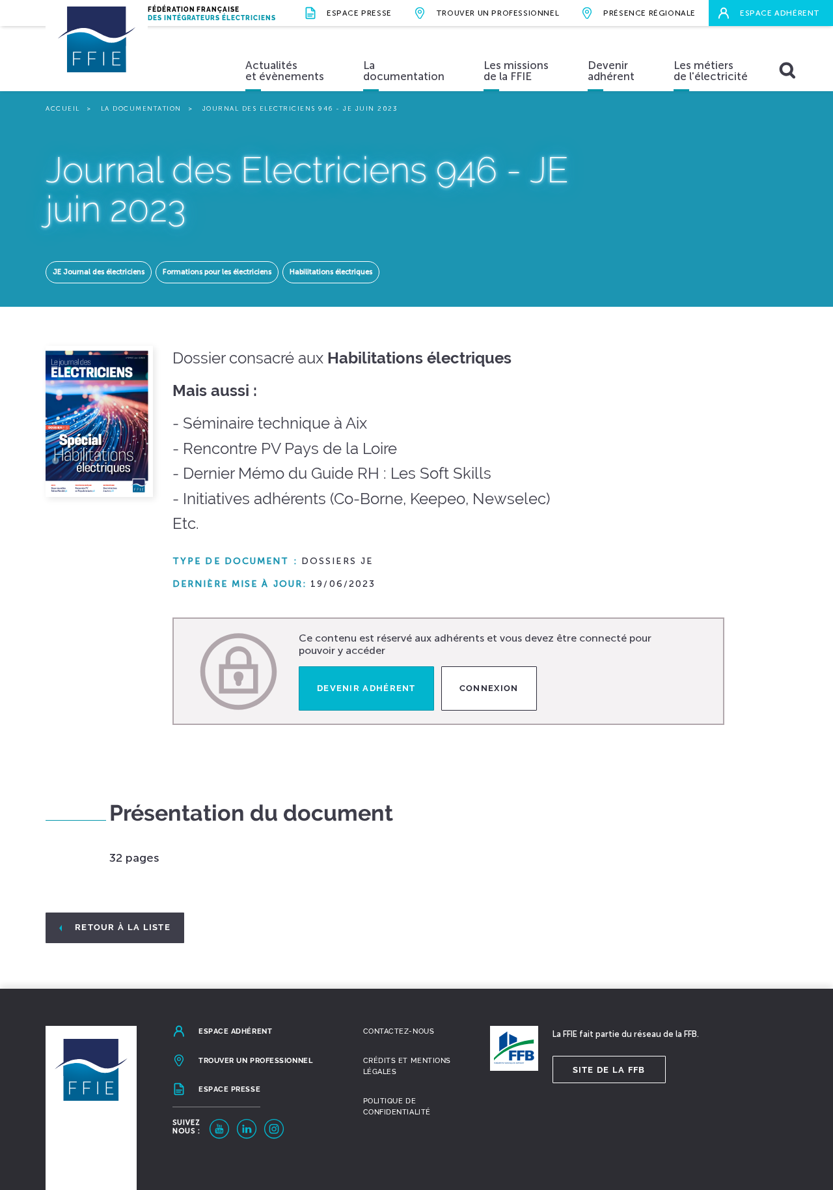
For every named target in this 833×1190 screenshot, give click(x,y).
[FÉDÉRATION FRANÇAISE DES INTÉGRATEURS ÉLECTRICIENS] (97, 52)
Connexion (489, 688)
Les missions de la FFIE (516, 71)
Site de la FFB (609, 1070)
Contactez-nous (399, 1031)
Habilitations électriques (331, 272)
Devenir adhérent (611, 71)
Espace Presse (359, 13)
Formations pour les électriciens (217, 272)
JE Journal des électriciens (98, 272)
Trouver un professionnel (497, 13)
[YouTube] (219, 1128)
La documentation (403, 71)
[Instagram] (274, 1128)
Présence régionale (649, 13)
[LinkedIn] (246, 1128)
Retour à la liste (123, 927)
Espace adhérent (780, 13)
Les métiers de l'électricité (711, 71)
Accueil (63, 109)
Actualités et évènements (284, 71)
